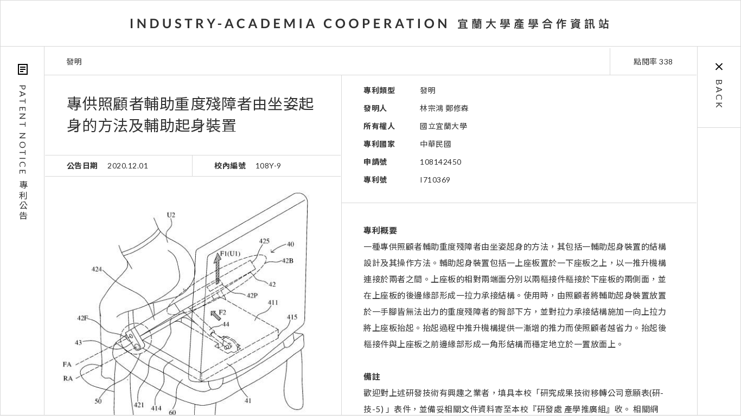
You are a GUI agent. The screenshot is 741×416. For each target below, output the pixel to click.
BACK (719, 94)
